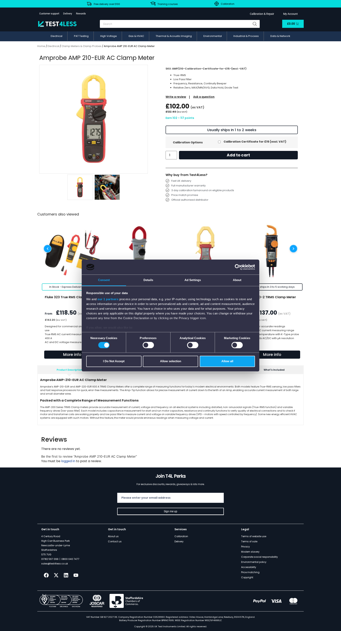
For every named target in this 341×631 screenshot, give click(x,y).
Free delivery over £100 (107, 4)
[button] (56, 36)
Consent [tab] (104, 280)
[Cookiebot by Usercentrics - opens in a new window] (237, 267)
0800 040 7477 (70, 559)
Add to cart (238, 155)
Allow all (227, 361)
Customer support (49, 13)
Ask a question (204, 97)
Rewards (81, 13)
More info (72, 354)
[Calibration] (216, 3)
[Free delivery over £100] (89, 3)
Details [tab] (148, 280)
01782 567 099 (49, 559)
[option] (93, 119)
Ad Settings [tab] (193, 280)
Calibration (227, 4)
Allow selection (170, 361)
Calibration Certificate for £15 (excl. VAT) (255, 141)
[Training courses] (153, 3)
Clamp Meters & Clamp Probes (81, 46)
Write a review (176, 97)
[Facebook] (46, 575)
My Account (290, 13)
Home (41, 46)
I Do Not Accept (114, 361)
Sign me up (170, 511)
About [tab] (237, 280)
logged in (68, 461)
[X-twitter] (56, 575)
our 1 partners (107, 299)
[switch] (148, 345)
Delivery (67, 13)
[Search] (255, 24)
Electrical (53, 46)
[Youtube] (76, 575)
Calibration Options (188, 142)
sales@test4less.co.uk (54, 563)
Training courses (167, 4)
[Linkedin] (66, 575)
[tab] (69, 370)
